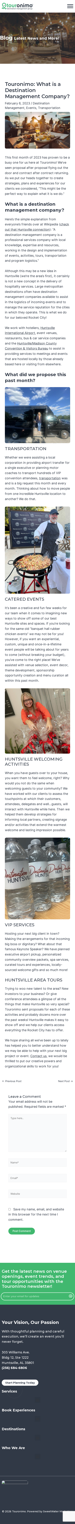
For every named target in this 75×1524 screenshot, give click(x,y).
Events (31, 108)
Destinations (13, 1429)
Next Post (65, 1081)
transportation (50, 478)
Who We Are (13, 1448)
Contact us (38, 1056)
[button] (37, 1400)
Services (9, 1391)
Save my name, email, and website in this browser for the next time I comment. (36, 1214)
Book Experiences (18, 1410)
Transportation (49, 108)
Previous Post (11, 1081)
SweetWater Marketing (58, 1511)
